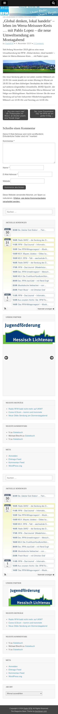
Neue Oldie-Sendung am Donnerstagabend (28, 415)
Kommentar (8, 141)
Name (6, 167)
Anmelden (13, 456)
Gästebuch (18, 432)
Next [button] (51, 358)
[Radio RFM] (29, 11)
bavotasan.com (41, 711)
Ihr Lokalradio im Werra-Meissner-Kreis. (19, 17)
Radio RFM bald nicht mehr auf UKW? (26, 409)
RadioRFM (9, 43)
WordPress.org (15, 466)
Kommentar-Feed (16, 462)
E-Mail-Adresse (10, 174)
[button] (5, 308)
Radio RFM (28, 709)
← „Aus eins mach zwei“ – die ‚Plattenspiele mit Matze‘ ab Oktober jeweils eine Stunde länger (15, 114)
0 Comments (39, 43)
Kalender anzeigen (45, 308)
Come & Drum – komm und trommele (25, 412)
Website (6, 181)
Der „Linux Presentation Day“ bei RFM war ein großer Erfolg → (43, 113)
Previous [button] (6, 358)
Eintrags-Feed (15, 459)
